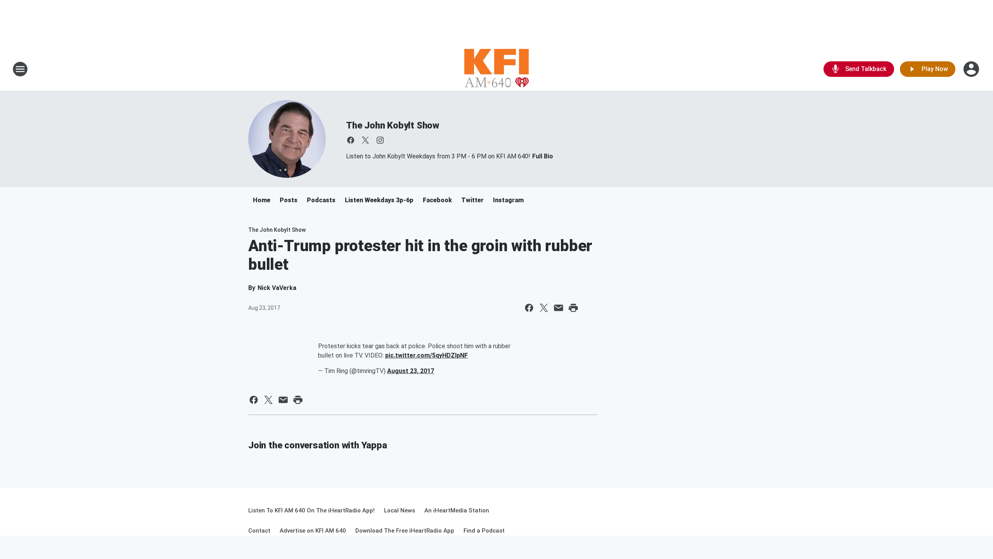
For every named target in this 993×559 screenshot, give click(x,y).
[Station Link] (496, 69)
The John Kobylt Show (392, 125)
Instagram (508, 200)
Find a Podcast (484, 530)
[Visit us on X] (365, 140)
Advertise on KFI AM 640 (313, 530)
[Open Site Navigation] (20, 69)
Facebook (437, 200)
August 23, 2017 (410, 371)
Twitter (472, 200)
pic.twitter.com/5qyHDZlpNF (426, 355)
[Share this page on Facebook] (529, 307)
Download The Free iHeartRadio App (404, 530)
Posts (289, 200)
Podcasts (321, 200)
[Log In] (972, 69)
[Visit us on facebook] (350, 140)
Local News (399, 510)
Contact (259, 530)
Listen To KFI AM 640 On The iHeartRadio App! (311, 510)
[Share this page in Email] (558, 307)
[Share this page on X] (543, 307)
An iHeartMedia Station (456, 510)
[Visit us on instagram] (380, 140)
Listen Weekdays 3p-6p (379, 200)
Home (261, 200)
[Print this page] (573, 307)
